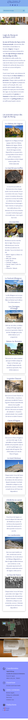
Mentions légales (10, 692)
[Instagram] (15, 5)
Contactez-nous (10, 699)
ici (18, 164)
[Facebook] (17, 5)
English (7, 710)
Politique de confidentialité (12, 695)
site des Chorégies (11, 332)
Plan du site (9, 697)
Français (7, 708)
